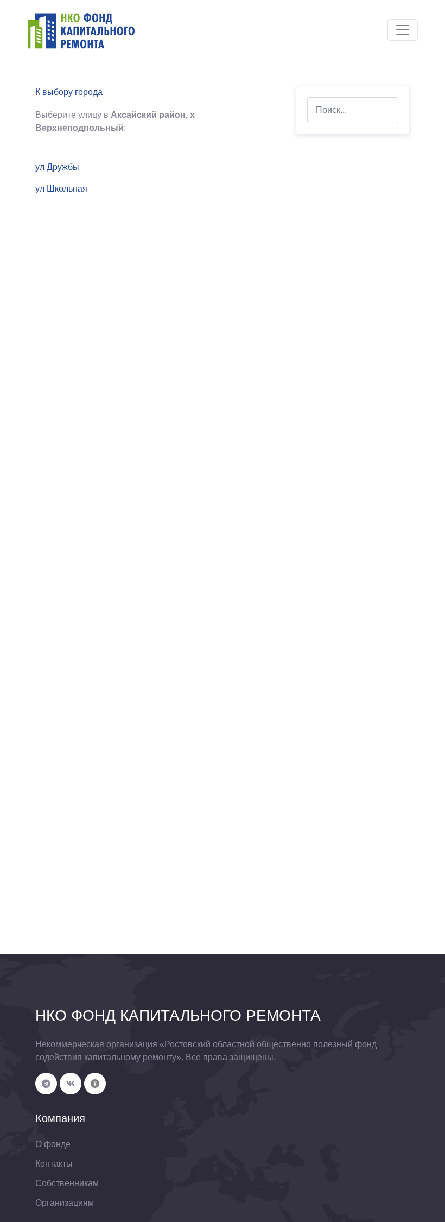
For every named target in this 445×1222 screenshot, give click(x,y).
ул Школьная (61, 188)
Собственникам (67, 1183)
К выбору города (69, 92)
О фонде (53, 1144)
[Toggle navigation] (402, 30)
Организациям (64, 1202)
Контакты (54, 1163)
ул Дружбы (57, 167)
